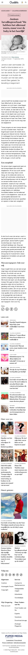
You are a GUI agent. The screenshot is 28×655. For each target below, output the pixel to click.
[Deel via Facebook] (11, 309)
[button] (7, 642)
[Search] (26, 2)
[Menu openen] (2, 2)
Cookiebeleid (10, 640)
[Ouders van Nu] (14, 2)
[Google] (2, 575)
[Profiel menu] (22, 2)
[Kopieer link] (2, 309)
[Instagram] (10, 575)
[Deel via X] (15, 309)
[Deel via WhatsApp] (7, 309)
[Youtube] (13, 575)
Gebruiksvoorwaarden (20, 642)
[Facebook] (6, 575)
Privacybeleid (18, 640)
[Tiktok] (21, 575)
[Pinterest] (17, 575)
